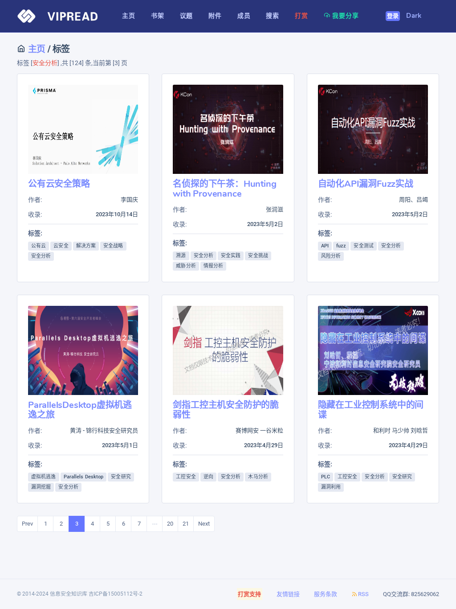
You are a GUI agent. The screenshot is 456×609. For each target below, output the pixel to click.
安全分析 (41, 256)
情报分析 (213, 266)
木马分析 (258, 477)
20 (170, 523)
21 (186, 523)
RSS (363, 594)
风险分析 (331, 256)
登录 (393, 16)
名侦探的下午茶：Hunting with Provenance (224, 189)
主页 (35, 49)
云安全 (60, 246)
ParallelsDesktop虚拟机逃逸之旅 (80, 410)
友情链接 (288, 594)
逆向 (208, 477)
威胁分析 (185, 266)
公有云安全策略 (59, 184)
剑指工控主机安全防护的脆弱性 (226, 410)
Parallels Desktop (84, 477)
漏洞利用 (331, 487)
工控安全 (185, 477)
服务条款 (325, 594)
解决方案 (86, 246)
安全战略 (113, 246)
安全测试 (363, 246)
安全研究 (120, 477)
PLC (325, 477)
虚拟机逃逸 (43, 477)
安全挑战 (258, 256)
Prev (27, 523)
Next (204, 523)
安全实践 (230, 256)
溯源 (181, 256)
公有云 (38, 246)
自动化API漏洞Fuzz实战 (365, 184)
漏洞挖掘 (41, 487)
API (325, 246)
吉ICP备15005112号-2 (115, 594)
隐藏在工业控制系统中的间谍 (371, 410)
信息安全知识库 (68, 594)
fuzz (341, 246)
